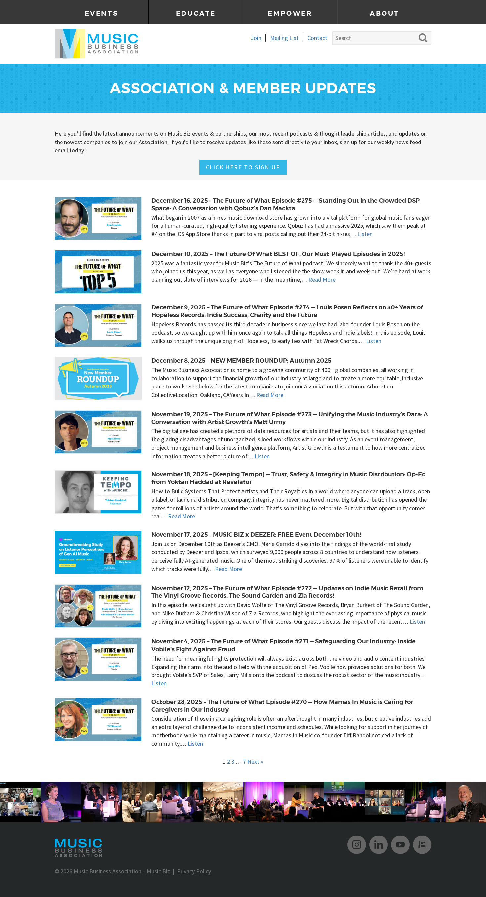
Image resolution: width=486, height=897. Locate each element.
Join (256, 38)
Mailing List (284, 38)
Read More (322, 279)
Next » (255, 761)
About (384, 13)
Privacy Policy (194, 871)
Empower (290, 13)
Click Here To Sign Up (243, 167)
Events (102, 13)
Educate (196, 13)
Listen (365, 234)
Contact (317, 38)
